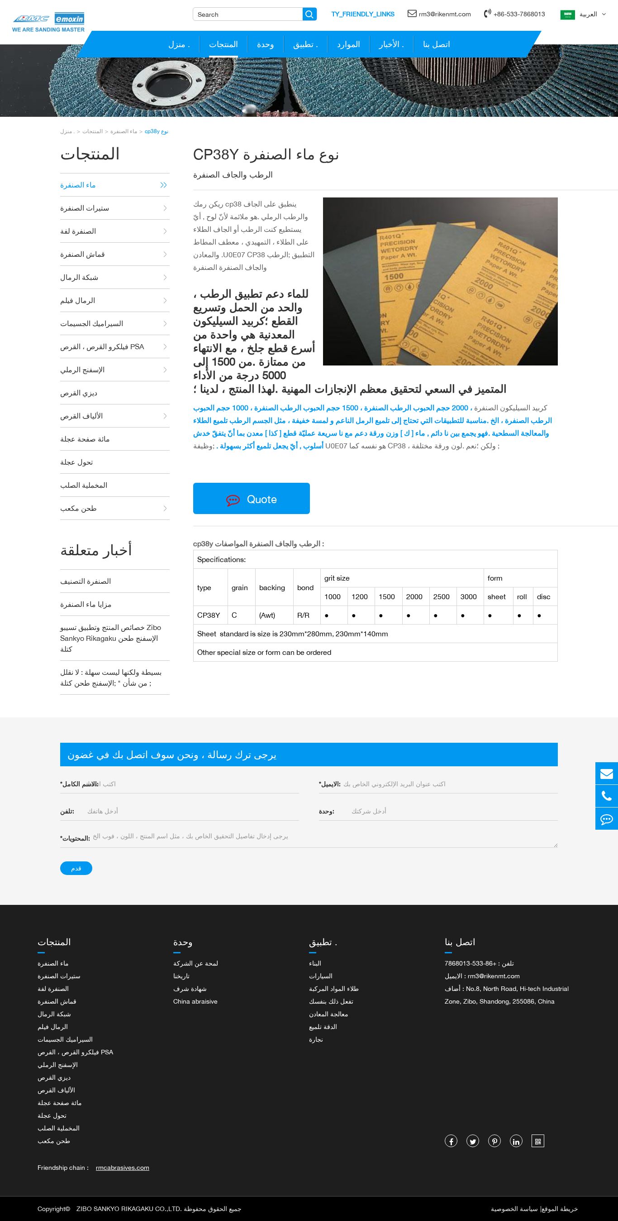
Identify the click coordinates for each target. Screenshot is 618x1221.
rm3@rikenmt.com (445, 14)
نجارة (316, 1039)
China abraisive (195, 1001)
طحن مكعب (78, 508)
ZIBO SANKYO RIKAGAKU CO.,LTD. (129, 1208)
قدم (76, 868)
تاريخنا (181, 976)
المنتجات (223, 44)
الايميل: (330, 784)
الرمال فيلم (77, 300)
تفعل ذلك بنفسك (331, 1001)
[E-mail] (606, 773)
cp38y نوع (156, 131)
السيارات (321, 976)
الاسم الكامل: (79, 784)
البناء (315, 963)
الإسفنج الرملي (82, 369)
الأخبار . (391, 44)
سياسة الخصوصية (514, 1208)
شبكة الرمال (79, 277)
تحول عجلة (76, 461)
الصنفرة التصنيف (85, 581)
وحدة (265, 44)
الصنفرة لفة (78, 231)
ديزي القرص (78, 392)
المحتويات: (75, 838)
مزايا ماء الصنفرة (86, 604)
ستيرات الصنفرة (84, 207)
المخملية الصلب (83, 485)
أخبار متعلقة (96, 550)
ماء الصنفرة (123, 131)
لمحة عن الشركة (195, 963)
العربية (588, 14)
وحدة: (326, 811)
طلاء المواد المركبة (334, 988)
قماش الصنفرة (82, 254)
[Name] (310, 14)
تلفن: (67, 811)
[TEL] (606, 796)
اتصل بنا (436, 44)
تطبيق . (305, 44)
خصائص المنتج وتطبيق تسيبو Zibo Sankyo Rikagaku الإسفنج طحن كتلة (110, 638)
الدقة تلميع (323, 1026)
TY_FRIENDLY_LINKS (363, 14)
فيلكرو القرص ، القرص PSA (102, 346)
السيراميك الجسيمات (91, 323)
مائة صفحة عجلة (85, 438)
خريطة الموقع (560, 1208)
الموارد (348, 44)
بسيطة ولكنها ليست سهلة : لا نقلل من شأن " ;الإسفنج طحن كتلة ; (111, 677)
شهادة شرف (190, 988)
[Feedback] (606, 819)
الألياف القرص (81, 415)
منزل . (179, 44)
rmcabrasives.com (122, 1167)
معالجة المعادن (328, 1014)
